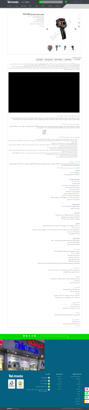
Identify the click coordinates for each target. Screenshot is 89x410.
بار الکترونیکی (78, 403)
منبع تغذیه (78, 389)
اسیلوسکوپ (78, 379)
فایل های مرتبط (48, 59)
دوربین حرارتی (41, 64)
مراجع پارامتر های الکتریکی (75, 376)
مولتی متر (78, 384)
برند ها (43, 6)
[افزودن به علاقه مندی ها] (79, 15)
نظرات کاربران (39, 59)
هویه (79, 386)
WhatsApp (86, 393)
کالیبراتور (78, 391)
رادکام (13, 408)
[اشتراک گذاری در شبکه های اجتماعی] (79, 23)
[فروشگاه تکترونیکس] (13, 2)
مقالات (30, 6)
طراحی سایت (17, 408)
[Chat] (86, 401)
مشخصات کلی (77, 59)
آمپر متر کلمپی (77, 401)
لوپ (79, 381)
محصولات (50, 6)
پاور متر (79, 396)
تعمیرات (36, 6)
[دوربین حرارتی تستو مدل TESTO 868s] (61, 29)
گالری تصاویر (23, 6)
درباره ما (16, 6)
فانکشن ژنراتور (77, 398)
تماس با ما (9, 6)
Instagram (86, 389)
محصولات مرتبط (58, 59)
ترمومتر (78, 394)
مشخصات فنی (68, 59)
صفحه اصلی (57, 6)
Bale (86, 397)
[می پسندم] (79, 18)
